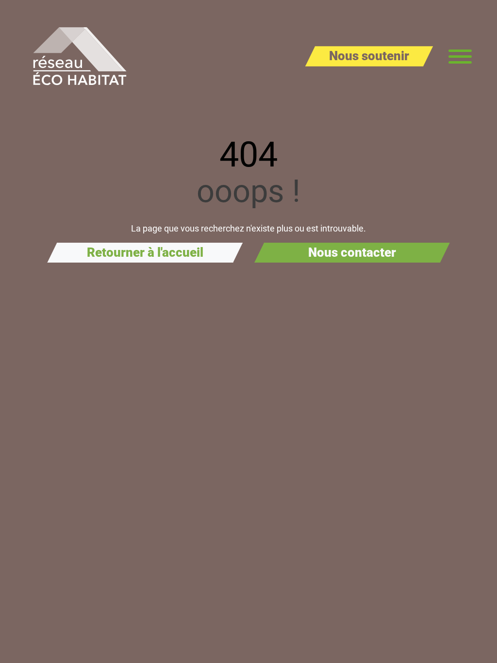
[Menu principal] (460, 56)
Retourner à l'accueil (145, 252)
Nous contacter (352, 252)
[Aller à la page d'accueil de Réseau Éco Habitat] (80, 56)
